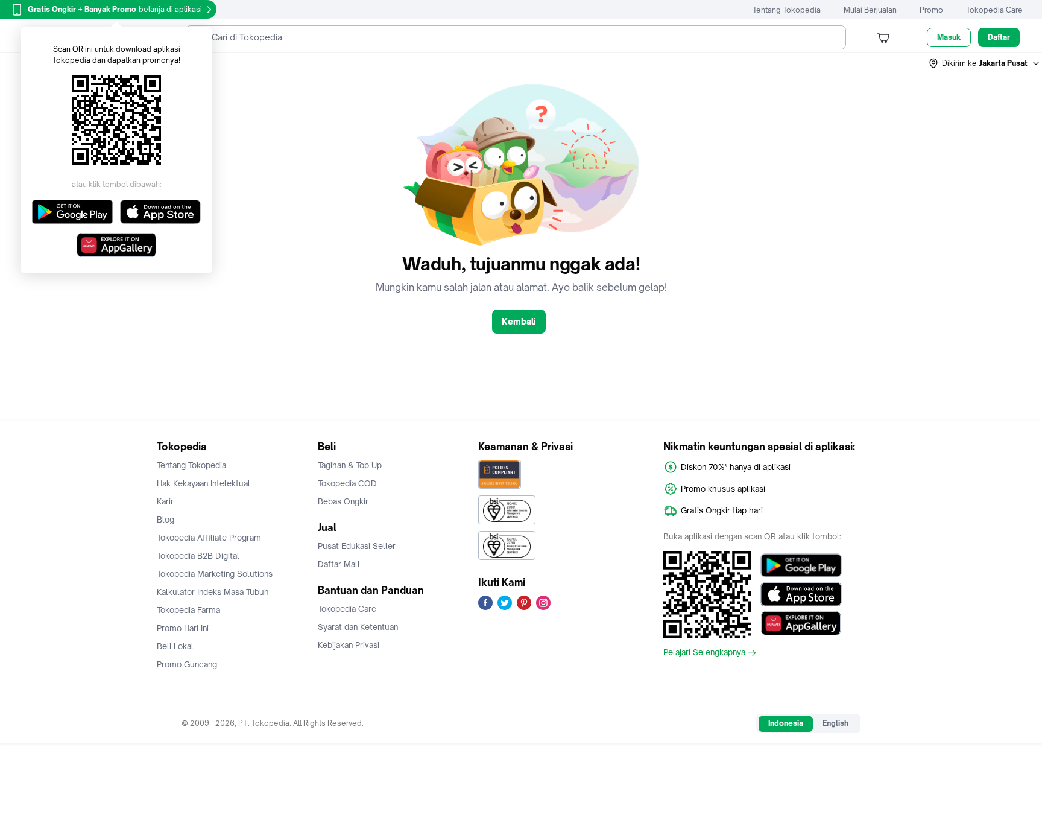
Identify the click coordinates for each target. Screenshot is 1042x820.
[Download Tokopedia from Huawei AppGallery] (801, 623)
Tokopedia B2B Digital (198, 556)
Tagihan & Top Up (350, 465)
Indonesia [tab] (785, 723)
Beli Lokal (175, 646)
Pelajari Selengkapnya (704, 653)
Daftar (999, 37)
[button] (984, 63)
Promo (931, 9)
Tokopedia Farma (188, 610)
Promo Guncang (187, 664)
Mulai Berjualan (870, 9)
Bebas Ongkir (343, 501)
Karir (165, 501)
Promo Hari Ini (183, 628)
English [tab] (835, 723)
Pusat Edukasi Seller (357, 546)
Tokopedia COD (347, 483)
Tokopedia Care (994, 9)
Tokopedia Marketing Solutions (215, 574)
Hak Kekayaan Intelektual (203, 483)
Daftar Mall (339, 564)
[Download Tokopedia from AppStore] (801, 594)
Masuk (949, 37)
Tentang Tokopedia (787, 9)
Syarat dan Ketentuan (358, 627)
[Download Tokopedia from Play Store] (801, 565)
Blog (165, 519)
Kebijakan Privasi (348, 645)
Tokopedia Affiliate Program (209, 537)
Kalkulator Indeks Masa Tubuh (213, 592)
